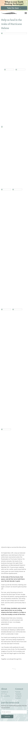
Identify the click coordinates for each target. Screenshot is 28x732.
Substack (18, 698)
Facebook (18, 694)
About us (4, 694)
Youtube (17, 692)
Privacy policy (5, 696)
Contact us (4, 692)
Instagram (18, 696)
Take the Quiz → (14, 8)
